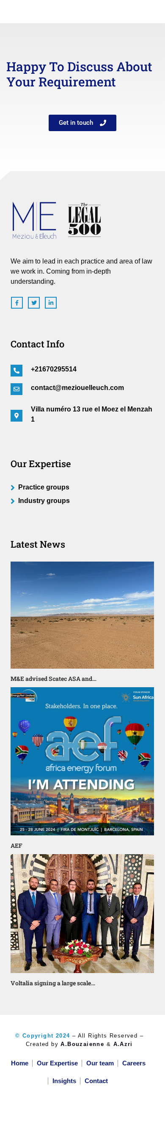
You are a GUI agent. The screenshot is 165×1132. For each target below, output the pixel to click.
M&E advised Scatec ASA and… (53, 679)
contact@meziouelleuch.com (77, 387)
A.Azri (123, 1044)
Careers (134, 1063)
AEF (16, 846)
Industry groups (44, 500)
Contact (96, 1080)
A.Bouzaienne (82, 1044)
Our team (100, 1063)
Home (19, 1063)
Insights (64, 1080)
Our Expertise (57, 1063)
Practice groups (43, 487)
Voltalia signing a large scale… (53, 983)
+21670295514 (54, 369)
